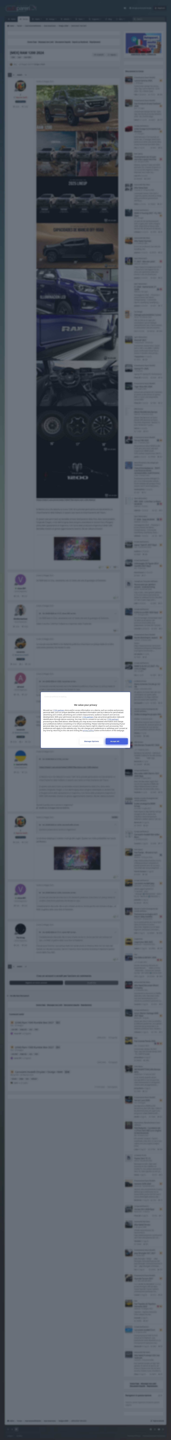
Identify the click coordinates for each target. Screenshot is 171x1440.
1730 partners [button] (58, 710)
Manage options (91, 741)
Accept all (114, 741)
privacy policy (88, 730)
